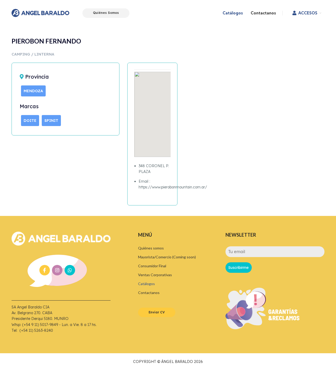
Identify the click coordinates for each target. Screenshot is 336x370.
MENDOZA (33, 91)
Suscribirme (238, 267)
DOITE (30, 120)
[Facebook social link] (44, 270)
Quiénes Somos (106, 13)
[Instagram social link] (57, 270)
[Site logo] (40, 12)
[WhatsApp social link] (70, 270)
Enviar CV (157, 312)
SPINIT (51, 120)
